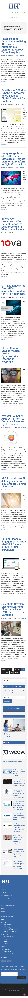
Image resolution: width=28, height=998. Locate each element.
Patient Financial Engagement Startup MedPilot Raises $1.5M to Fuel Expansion (13, 544)
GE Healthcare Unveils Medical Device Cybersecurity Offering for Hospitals (10, 355)
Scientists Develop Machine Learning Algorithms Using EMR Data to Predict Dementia (13, 609)
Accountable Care (8, 951)
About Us (3, 892)
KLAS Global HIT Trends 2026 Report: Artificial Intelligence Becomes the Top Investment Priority (18, 865)
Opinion (3, 919)
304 (12, 673)
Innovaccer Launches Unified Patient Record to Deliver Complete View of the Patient (12, 224)
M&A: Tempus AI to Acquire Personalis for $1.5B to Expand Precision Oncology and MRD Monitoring (19, 827)
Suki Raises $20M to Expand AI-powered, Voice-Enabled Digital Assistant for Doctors (13, 96)
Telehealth (6, 941)
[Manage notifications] (24, 994)
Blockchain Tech (7, 938)
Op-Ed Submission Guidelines (8, 905)
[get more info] (25, 12)
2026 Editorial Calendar (6, 895)
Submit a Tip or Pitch (14, 708)
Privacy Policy (16, 990)
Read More (4, 81)
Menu (15, 17)
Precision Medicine (8, 939)
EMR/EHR (6, 926)
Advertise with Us (5, 898)
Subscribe (3, 911)
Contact (3, 908)
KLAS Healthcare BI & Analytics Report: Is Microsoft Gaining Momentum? (13, 482)
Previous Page (5, 669)
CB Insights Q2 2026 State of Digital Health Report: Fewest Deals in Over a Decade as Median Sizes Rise (19, 805)
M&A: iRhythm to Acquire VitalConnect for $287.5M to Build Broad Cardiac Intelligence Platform (18, 793)
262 (15, 670)
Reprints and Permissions (7, 902)
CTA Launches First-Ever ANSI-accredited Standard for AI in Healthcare (13, 289)
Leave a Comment (20, 55)
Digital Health (4, 934)
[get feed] (13, 12)
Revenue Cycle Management (10, 931)
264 (23, 670)
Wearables (6, 943)
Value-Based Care (5, 949)
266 (7, 673)
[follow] (16, 12)
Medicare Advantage (8, 953)
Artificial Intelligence (8, 936)
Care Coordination (8, 924)
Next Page (17, 672)
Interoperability (7, 928)
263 (19, 670)
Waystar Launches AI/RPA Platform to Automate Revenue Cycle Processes (12, 420)
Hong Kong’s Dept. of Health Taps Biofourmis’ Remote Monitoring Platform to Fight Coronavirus (13, 159)
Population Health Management (11, 929)
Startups (3, 946)
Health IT (3, 923)
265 (3, 673)
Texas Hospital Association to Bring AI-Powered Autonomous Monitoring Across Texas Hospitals (13, 45)
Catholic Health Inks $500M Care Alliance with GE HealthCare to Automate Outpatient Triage (19, 853)
